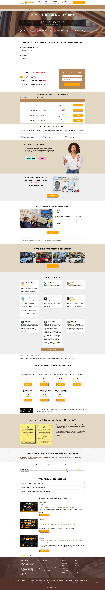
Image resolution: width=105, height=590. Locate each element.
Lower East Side (46, 457)
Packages (27, 6)
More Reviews (52, 349)
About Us (58, 6)
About (76, 563)
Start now (52, 266)
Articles (62, 6)
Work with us (77, 565)
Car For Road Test (65, 574)
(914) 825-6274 (30, 77)
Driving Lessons (45, 6)
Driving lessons (64, 563)
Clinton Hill (34, 458)
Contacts (72, 6)
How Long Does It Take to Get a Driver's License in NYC (56, 507)
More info (52, 195)
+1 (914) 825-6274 (53, 1)
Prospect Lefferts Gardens (37, 457)
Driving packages (65, 570)
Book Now (78, 110)
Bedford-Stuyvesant (28, 458)
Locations (32, 6)
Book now (28, 384)
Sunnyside (29, 457)
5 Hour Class (38, 6)
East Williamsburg (23, 457)
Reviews (67, 6)
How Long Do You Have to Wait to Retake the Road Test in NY (58, 524)
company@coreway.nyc (55, 3)
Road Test (52, 6)
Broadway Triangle (58, 457)
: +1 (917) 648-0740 (27, 50)
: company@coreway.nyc (28, 53)
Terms (76, 567)
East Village (51, 457)
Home (22, 6)
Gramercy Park (65, 457)
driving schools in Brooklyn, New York (34, 358)
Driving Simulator (78, 572)
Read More (44, 531)
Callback (79, 2)
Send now (72, 84)
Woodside (22, 458)
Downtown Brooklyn (77, 457)
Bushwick (70, 457)
